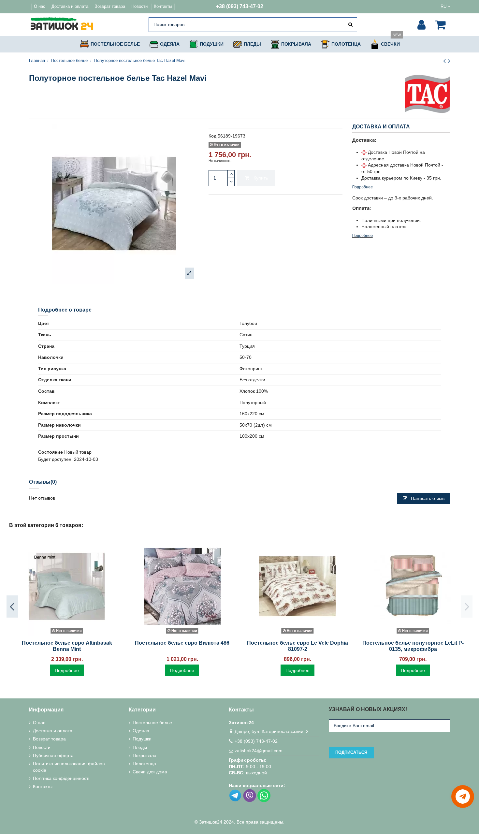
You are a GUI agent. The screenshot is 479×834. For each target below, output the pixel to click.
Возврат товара (110, 6)
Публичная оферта (53, 755)
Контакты (163, 6)
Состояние (50, 452)
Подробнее (362, 187)
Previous (12, 606)
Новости (140, 6)
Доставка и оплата (70, 6)
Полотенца (144, 763)
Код (212, 136)
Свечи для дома (150, 771)
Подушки (142, 738)
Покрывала (144, 755)
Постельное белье (152, 722)
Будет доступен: (55, 459)
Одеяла (141, 730)
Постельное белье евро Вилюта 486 (182, 643)
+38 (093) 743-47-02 (239, 6)
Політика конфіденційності (61, 778)
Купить (261, 178)
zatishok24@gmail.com (259, 750)
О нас (40, 6)
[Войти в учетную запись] (421, 25)
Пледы (140, 747)
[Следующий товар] (449, 61)
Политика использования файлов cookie (69, 767)
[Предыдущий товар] (445, 61)
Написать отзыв (427, 498)
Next (466, 606)
